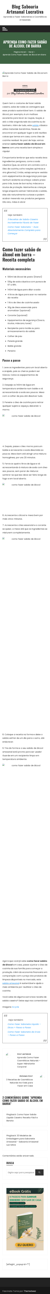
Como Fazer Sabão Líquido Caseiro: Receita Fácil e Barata (22, 1117)
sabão (35, 125)
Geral (25, 86)
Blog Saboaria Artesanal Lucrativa (25, 9)
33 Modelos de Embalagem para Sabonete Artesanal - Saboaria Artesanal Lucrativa (22, 1140)
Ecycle (15, 1006)
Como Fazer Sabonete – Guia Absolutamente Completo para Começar (24, 230)
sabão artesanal (10, 983)
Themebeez (30, 1291)
